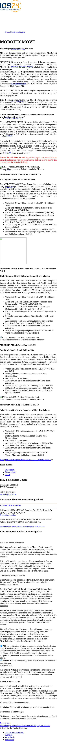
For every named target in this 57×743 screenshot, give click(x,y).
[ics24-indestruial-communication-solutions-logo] (13, 12)
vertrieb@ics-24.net (8, 494)
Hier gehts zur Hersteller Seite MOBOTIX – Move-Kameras (25, 459)
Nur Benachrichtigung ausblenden (35, 725)
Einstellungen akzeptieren (10, 526)
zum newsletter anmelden (10, 505)
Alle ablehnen (39, 526)
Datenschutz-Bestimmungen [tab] (12, 712)
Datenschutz (10, 472)
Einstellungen (27, 526)
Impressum (9, 470)
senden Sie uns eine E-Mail (15, 162)
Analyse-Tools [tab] (6, 665)
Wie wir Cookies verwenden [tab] (12, 543)
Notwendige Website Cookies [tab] (12, 575)
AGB (7, 474)
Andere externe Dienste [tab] (10, 681)
